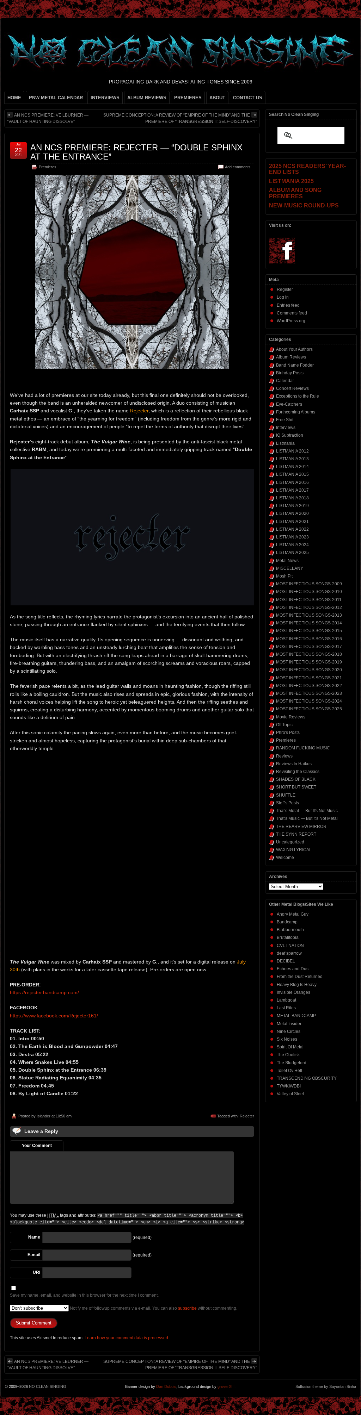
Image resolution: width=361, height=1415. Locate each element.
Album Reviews (291, 357)
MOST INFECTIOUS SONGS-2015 (309, 630)
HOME (14, 97)
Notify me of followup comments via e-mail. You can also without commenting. (153, 1308)
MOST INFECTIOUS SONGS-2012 (309, 607)
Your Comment (37, 1145)
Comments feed (292, 313)
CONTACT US (247, 97)
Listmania (285, 443)
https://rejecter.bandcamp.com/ (44, 992)
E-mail (33, 1254)
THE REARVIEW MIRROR (301, 826)
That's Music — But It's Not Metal (307, 818)
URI (36, 1272)
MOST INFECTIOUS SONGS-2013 (309, 615)
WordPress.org (291, 320)
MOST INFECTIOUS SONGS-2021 (309, 677)
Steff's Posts (287, 802)
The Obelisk (288, 1054)
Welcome (285, 857)
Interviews (285, 427)
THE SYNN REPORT (296, 834)
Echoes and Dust (293, 968)
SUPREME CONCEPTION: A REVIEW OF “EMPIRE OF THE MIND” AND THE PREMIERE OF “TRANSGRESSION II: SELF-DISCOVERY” (180, 118)
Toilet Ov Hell (289, 1070)
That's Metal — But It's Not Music (307, 810)
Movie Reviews (290, 717)
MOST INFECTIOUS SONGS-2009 (309, 583)
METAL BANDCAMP (296, 1015)
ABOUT (217, 97)
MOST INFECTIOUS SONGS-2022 (309, 685)
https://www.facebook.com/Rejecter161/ (54, 1015)
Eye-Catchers (289, 404)
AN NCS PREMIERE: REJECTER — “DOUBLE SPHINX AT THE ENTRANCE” (136, 152)
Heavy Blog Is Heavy (297, 984)
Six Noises (287, 1039)
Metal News (287, 560)
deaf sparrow (289, 953)
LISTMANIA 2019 (292, 505)
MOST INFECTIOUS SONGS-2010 (309, 591)
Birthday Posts (290, 372)
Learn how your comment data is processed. (127, 1337)
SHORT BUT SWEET (296, 787)
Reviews (284, 756)
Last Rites (286, 1007)
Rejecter (247, 1116)
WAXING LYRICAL (294, 849)
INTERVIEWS (105, 97)
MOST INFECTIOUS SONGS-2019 (309, 662)
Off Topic (284, 724)
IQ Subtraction (289, 435)
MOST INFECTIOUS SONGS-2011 (309, 599)
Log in (283, 297)
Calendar (285, 380)
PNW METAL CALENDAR (56, 97)
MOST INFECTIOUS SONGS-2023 (309, 693)
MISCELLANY (289, 568)
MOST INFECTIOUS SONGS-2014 (309, 623)
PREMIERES (188, 97)
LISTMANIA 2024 (292, 544)
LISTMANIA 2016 (292, 482)
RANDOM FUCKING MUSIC (303, 748)
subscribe (187, 1308)
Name (34, 1237)
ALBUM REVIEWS (146, 97)
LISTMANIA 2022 (292, 529)
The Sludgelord (291, 1062)
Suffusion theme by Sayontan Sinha (325, 1386)
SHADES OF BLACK (296, 779)
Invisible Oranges (293, 992)
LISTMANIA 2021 (292, 521)
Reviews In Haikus (294, 763)
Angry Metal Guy (292, 914)
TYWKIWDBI (289, 1086)
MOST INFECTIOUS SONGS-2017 (309, 646)
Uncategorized (290, 842)
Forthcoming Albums (295, 412)
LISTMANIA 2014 (292, 466)
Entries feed (288, 305)
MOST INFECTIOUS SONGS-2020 (309, 669)
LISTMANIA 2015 (292, 474)
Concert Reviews (292, 388)
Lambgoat (286, 1000)
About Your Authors (294, 349)
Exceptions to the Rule (297, 396)
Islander (43, 1116)
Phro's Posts (288, 732)
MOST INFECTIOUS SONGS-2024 (309, 701)
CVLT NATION (290, 945)
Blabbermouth (290, 929)
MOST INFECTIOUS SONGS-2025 (309, 708)
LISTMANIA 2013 (292, 458)
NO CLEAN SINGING (47, 1386)
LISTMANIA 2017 (292, 490)
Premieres (47, 167)
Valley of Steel (290, 1093)
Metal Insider (289, 1023)
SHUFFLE (285, 795)
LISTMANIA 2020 (292, 513)
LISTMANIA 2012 (292, 451)
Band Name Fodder (295, 365)
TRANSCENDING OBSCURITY (307, 1078)
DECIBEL (286, 961)
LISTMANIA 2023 (292, 537)
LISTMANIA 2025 (292, 552)
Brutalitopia (288, 937)
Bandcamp (287, 922)
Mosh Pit (284, 576)
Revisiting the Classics (297, 771)
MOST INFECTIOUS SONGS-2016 (309, 638)
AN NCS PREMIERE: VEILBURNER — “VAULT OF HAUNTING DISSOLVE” (47, 118)
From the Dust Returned (300, 976)
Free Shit (284, 419)
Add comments (238, 167)
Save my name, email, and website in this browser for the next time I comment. (84, 1295)
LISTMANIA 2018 (292, 497)
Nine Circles (288, 1031)
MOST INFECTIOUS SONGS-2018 (309, 654)
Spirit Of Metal (290, 1047)
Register (285, 289)
